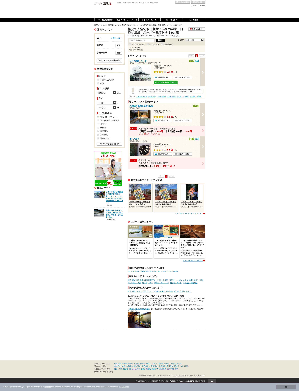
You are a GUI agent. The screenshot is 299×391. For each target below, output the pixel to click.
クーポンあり (154, 44)
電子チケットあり (138, 44)
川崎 (120, 369)
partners (47, 387)
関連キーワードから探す (104, 372)
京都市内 (163, 369)
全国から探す (116, 38)
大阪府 (154, 363)
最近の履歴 (198, 2)
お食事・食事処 (168, 280)
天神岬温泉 (145, 271)
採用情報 (202, 381)
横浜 (115, 369)
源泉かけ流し (199, 280)
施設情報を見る (163, 77)
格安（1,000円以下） (148, 280)
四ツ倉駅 (193, 96)
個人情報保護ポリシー (143, 381)
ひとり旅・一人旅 (134, 283)
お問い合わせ (200, 375)
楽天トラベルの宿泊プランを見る (165, 82)
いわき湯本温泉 (133, 271)
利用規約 (173, 381)
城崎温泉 (137, 366)
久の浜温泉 (162, 271)
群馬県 (142, 363)
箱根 (123, 366)
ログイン (195, 6)
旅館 (191, 280)
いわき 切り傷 (161, 96)
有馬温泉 (129, 366)
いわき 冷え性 (171, 96)
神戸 (176, 369)
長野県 (166, 363)
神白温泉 (153, 271)
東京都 (148, 363)
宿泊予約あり (168, 44)
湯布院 (176, 366)
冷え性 (159, 280)
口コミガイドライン (179, 375)
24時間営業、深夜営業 (109, 120)
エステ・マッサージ (161, 283)
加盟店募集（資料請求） (147, 375)
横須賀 (125, 369)
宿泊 (129, 280)
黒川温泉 (170, 366)
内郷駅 (199, 96)
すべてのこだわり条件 (109, 144)
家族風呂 (104, 135)
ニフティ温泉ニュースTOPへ (193, 261)
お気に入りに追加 (183, 77)
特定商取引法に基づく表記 (160, 381)
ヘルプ (191, 375)
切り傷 (144, 283)
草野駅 (179, 96)
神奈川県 (117, 363)
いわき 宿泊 (152, 96)
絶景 (134, 291)
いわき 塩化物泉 (142, 96)
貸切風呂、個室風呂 (190, 283)
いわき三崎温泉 (172, 271)
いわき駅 (186, 96)
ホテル (185, 280)
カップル (179, 280)
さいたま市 (136, 369)
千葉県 (130, 363)
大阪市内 (155, 369)
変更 (118, 45)
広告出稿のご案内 (164, 375)
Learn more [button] (124, 387)
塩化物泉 (169, 291)
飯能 (143, 369)
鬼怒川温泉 (184, 366)
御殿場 (148, 369)
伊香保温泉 (154, 366)
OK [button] (286, 387)
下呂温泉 (145, 366)
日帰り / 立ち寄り (107, 80)
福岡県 (179, 363)
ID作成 (202, 6)
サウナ (150, 283)
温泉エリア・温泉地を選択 (109, 60)
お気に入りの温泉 (182, 2)
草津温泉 (117, 366)
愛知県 (173, 363)
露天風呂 (135, 280)
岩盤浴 (103, 128)
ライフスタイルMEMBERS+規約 (187, 381)
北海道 (160, 363)
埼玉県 (124, 363)
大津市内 (170, 369)
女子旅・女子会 (176, 283)
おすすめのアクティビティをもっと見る (189, 214)
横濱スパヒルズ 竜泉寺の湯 (140, 309)
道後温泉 (162, 366)
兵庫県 (136, 363)
